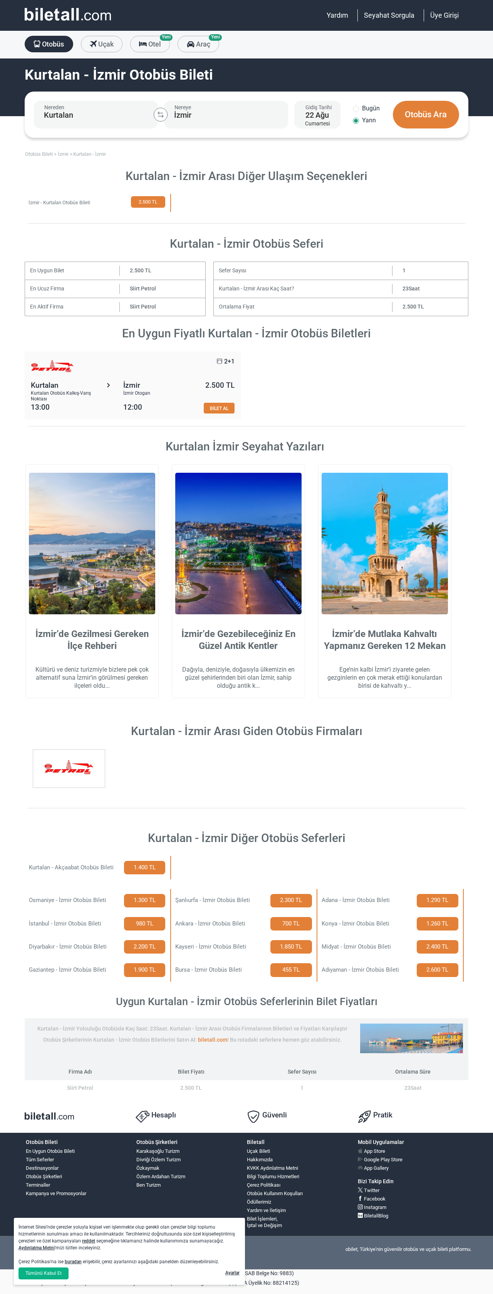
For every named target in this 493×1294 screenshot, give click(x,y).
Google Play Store (382, 1159)
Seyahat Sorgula (389, 15)
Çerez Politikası (263, 1185)
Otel (158, 42)
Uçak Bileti (258, 1151)
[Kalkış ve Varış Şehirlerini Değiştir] (161, 115)
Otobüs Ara (426, 114)
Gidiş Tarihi (318, 107)
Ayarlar (232, 1273)
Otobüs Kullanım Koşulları (275, 1193)
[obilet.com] (68, 21)
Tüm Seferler (40, 1159)
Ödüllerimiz (259, 1202)
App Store (374, 1151)
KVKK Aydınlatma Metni (272, 1168)
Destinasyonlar (42, 1168)
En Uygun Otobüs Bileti (50, 1151)
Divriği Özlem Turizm (158, 1159)
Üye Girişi (444, 15)
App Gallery (376, 1168)
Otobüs (52, 44)
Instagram (374, 1207)
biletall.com (212, 1040)
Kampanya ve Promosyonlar (56, 1193)
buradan (73, 1261)
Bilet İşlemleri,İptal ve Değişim (264, 1222)
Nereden (54, 107)
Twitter (371, 1190)
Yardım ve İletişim (266, 1210)
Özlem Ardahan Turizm (160, 1176)
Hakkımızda (260, 1159)
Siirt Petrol (143, 288)
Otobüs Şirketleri (44, 1176)
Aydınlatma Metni (36, 1248)
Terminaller (38, 1185)
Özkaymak (147, 1168)
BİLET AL (219, 408)
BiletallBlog (375, 1216)
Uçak (105, 44)
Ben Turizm (148, 1185)
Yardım (337, 15)
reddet (88, 1241)
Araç (207, 42)
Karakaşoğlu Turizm (157, 1151)
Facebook (374, 1199)
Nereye (182, 107)
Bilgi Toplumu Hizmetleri (273, 1176)
